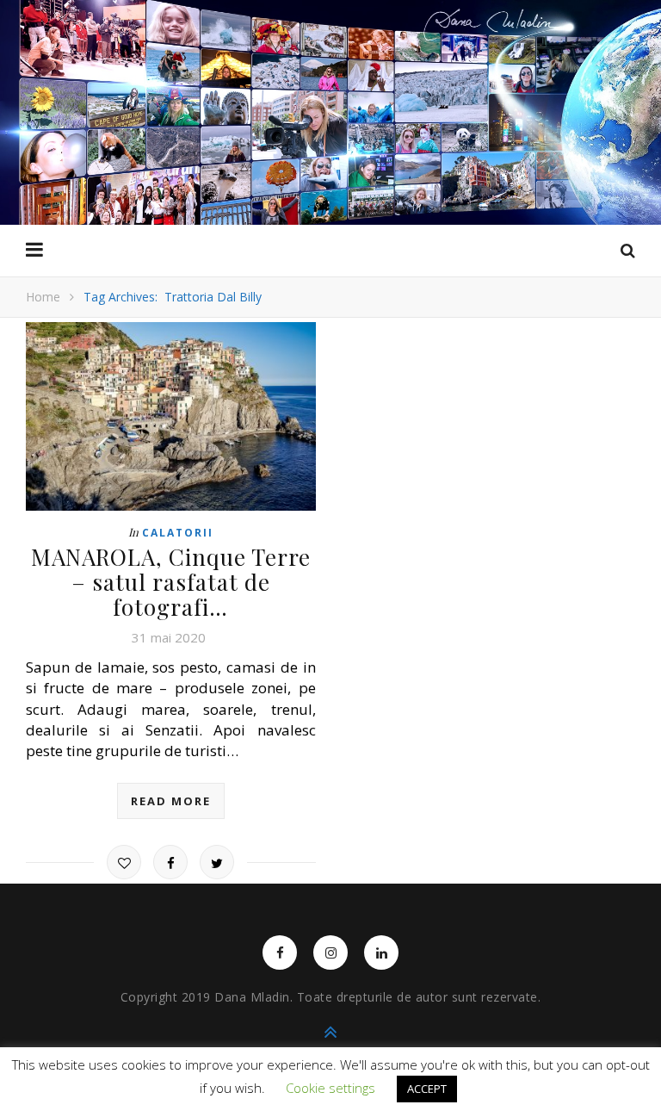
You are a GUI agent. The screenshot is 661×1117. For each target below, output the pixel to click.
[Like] (124, 862)
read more (171, 801)
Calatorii (177, 532)
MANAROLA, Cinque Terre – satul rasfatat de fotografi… (171, 582)
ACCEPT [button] (427, 1088)
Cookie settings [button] (330, 1087)
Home (43, 297)
